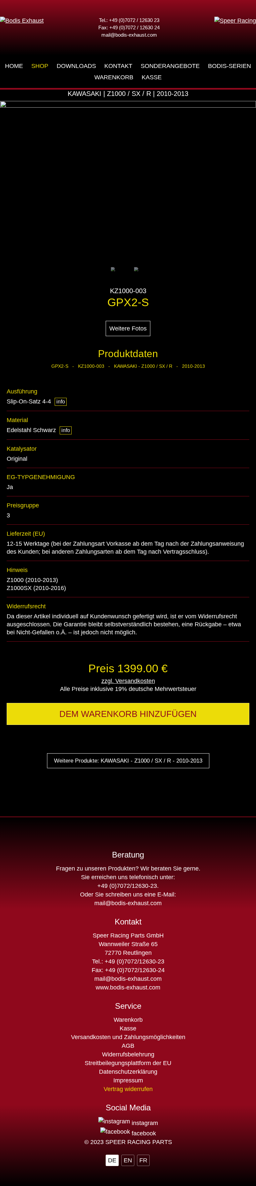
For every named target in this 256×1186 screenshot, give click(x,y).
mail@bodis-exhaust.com (129, 35)
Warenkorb (128, 1019)
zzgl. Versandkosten (128, 681)
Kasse (128, 1028)
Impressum (128, 1080)
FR (143, 1160)
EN (128, 1160)
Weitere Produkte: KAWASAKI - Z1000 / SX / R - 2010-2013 (128, 761)
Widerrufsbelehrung (128, 1054)
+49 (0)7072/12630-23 (127, 886)
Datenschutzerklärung (128, 1071)
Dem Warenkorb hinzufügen (128, 714)
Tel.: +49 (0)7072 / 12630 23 (129, 20)
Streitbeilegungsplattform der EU (128, 1063)
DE (112, 1160)
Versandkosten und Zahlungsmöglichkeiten (128, 1037)
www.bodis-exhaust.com (128, 987)
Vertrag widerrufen (128, 1089)
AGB (128, 1045)
